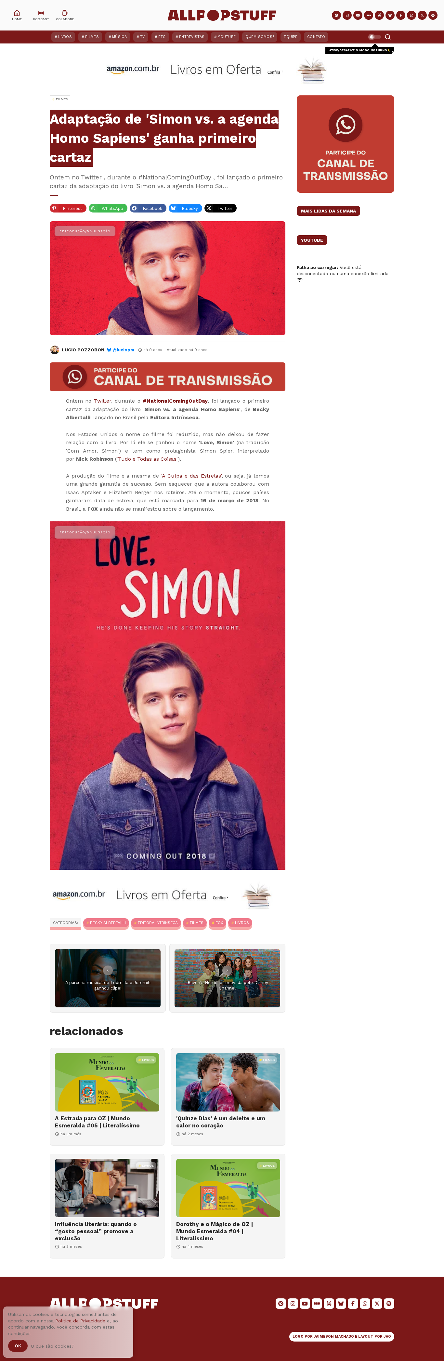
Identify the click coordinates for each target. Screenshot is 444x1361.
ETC (162, 37)
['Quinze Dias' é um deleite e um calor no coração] (228, 1082)
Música (119, 37)
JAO (387, 1336)
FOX (219, 922)
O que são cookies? (52, 1346)
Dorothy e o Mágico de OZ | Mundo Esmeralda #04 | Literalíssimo (214, 1231)
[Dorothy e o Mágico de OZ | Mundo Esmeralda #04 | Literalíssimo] (228, 1188)
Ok (18, 1345)
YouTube (227, 37)
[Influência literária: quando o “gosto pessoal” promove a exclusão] (107, 1188)
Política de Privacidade (80, 1320)
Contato (316, 37)
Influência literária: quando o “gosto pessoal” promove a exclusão (96, 1231)
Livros (65, 37)
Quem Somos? (259, 37)
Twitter (102, 401)
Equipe (290, 37)
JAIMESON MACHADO (334, 1336)
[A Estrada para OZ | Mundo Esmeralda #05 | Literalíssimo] (107, 1082)
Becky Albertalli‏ (108, 922)
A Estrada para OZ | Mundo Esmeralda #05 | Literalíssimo (97, 1122)
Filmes (92, 37)
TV (142, 37)
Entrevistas (191, 37)
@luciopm (123, 349)
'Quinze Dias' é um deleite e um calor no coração (220, 1122)
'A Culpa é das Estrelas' (191, 476)
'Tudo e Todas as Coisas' (147, 459)
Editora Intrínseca (158, 922)
